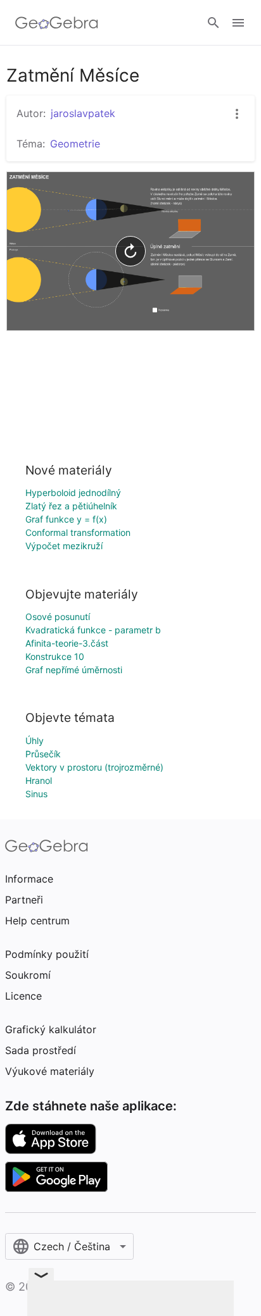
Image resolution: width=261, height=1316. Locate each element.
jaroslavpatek (83, 113)
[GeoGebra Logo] (56, 22)
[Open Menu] (238, 22)
